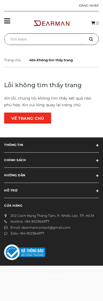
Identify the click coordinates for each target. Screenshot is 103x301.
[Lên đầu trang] (86, 289)
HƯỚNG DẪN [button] (15, 175)
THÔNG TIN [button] (13, 145)
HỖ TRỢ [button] (10, 190)
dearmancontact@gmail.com (46, 227)
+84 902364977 (36, 221)
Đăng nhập (89, 5)
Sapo (63, 276)
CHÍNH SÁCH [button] (15, 160)
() (97, 22)
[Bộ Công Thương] (24, 251)
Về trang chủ (27, 118)
